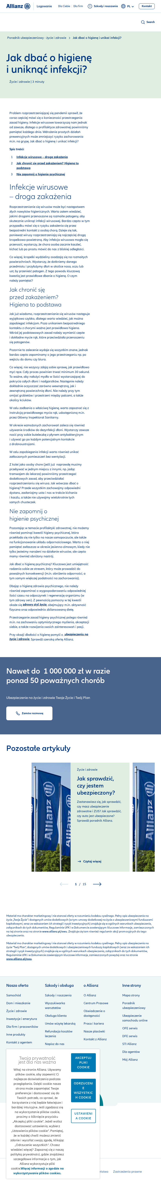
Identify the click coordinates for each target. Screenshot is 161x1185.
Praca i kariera (94, 1024)
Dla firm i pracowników (22, 1027)
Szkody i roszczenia (58, 995)
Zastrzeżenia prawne (127, 1172)
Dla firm (78, 6)
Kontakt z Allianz (95, 1039)
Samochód (13, 995)
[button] (148, 22)
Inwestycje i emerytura (21, 1019)
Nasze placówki (94, 1031)
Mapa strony (131, 995)
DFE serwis (129, 1036)
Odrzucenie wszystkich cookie (83, 1090)
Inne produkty (15, 1035)
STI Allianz (129, 1044)
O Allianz (90, 995)
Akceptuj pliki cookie (83, 1062)
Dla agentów (131, 1052)
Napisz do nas (54, 1044)
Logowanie (44, 6)
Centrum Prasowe (96, 1003)
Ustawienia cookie (83, 1116)
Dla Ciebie (64, 6)
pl (128, 6)
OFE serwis (130, 1028)
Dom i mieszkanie (18, 1003)
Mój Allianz (130, 1060)
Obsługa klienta (56, 1016)
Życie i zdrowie (16, 1011)
